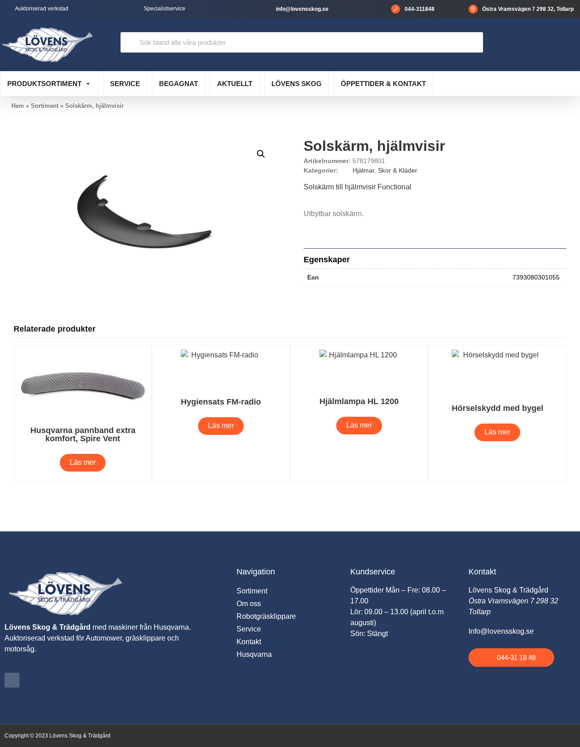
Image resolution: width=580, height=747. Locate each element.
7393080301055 (536, 277)
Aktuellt (234, 83)
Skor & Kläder (397, 170)
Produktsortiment (44, 83)
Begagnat (178, 83)
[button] (261, 154)
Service (125, 83)
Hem (17, 105)
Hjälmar (363, 170)
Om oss (249, 603)
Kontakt (249, 642)
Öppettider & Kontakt (383, 83)
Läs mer (83, 462)
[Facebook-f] (12, 680)
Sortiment (44, 105)
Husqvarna (254, 654)
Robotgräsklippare (266, 616)
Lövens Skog (296, 83)
